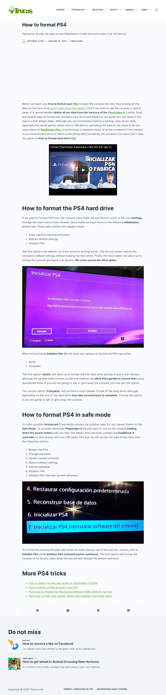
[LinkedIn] (128, 610)
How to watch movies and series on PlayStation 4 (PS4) (63, 583)
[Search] (156, 10)
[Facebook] (37, 610)
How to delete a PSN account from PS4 (53, 587)
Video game (76, 41)
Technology (78, 9)
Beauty (114, 9)
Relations (97, 9)
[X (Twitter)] (68, 610)
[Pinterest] (98, 610)
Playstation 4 (116, 112)
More (144, 9)
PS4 (75, 103)
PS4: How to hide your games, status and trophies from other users (70, 596)
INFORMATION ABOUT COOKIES (112, 689)
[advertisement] (83, 72)
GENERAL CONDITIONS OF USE (78, 689)
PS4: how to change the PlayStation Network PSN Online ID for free (70, 591)
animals (129, 9)
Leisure (60, 9)
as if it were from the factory (68, 108)
